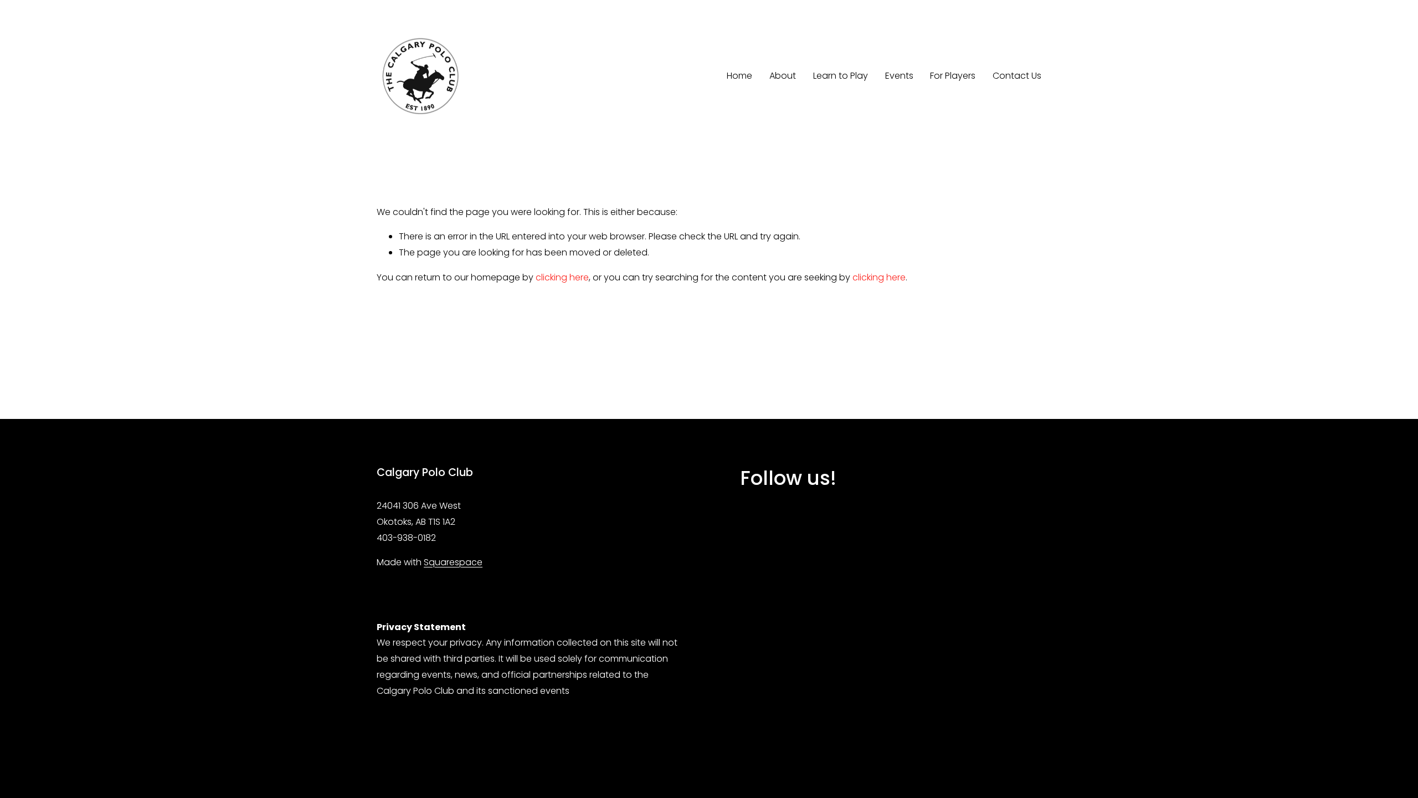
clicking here (562, 277)
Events (899, 75)
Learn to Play (840, 75)
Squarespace (453, 562)
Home (739, 75)
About (782, 75)
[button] (767, 534)
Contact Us (1017, 75)
